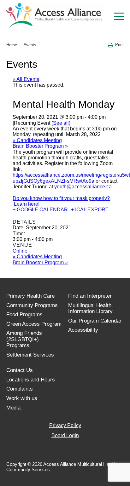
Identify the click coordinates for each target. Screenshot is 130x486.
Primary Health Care (30, 296)
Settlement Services (30, 355)
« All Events (26, 79)
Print (119, 44)
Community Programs (32, 305)
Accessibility (83, 330)
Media (13, 408)
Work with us (21, 398)
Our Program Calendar (94, 321)
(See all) (60, 123)
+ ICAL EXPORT (90, 209)
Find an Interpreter (90, 296)
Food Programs (24, 314)
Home (11, 45)
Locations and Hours (30, 380)
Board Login (65, 435)
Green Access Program (34, 324)
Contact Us (19, 370)
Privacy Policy (65, 425)
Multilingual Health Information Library (90, 308)
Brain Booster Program (40, 146)
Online (20, 251)
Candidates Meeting (37, 140)
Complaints (19, 389)
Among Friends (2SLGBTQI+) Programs (24, 339)
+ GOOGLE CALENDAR (40, 209)
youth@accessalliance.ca (83, 186)
